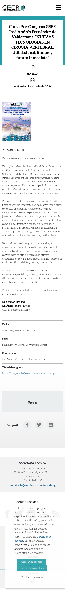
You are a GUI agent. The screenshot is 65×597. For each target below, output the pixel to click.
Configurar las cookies (33, 577)
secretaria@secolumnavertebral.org (33, 485)
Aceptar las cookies (31, 562)
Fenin (32, 403)
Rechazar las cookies (32, 568)
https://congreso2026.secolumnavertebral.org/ (28, 373)
